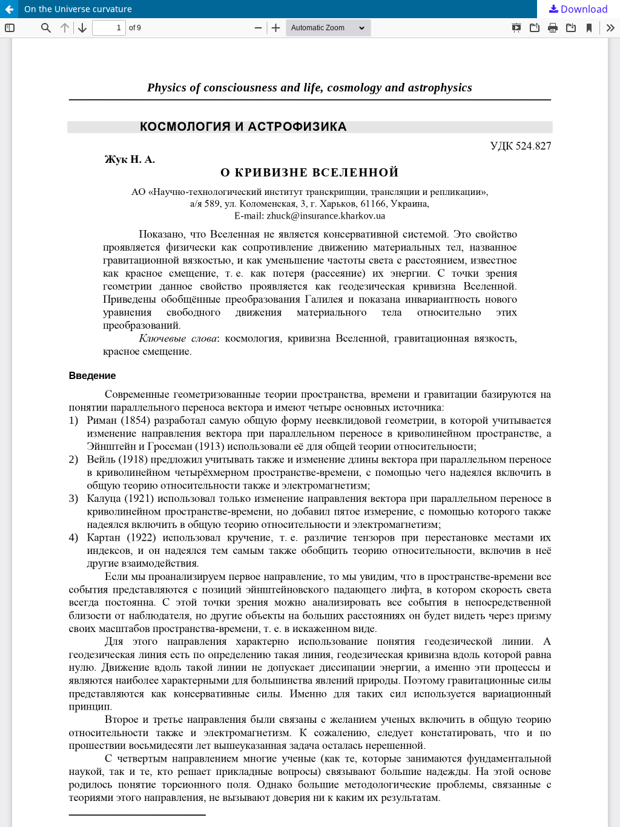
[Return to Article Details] (9, 9)
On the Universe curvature (78, 9)
